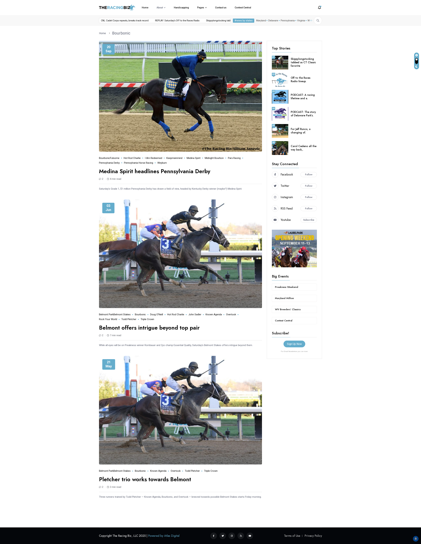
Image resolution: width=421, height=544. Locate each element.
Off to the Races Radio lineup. (300, 79)
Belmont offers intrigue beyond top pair (149, 328)
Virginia (301, 20)
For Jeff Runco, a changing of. (300, 130)
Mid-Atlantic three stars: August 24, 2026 (123, 20)
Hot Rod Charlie (132, 158)
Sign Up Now (294, 344)
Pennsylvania (288, 20)
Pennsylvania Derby (109, 162)
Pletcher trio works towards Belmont (145, 479)
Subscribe (308, 220)
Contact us (220, 7)
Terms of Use (292, 536)
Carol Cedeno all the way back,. (303, 147)
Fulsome (114, 158)
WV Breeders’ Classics (288, 309)
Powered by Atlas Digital (163, 536)
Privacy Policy (313, 536)
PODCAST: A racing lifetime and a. (303, 96)
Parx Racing (234, 158)
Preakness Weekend (286, 287)
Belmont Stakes (122, 314)
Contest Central (243, 7)
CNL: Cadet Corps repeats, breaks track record (174, 20)
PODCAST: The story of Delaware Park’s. (303, 113)
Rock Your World (108, 319)
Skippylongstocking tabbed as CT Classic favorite (303, 62)
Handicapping (181, 7)
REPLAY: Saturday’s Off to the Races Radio (227, 20)
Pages (200, 7)
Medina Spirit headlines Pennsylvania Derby (154, 171)
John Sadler (194, 314)
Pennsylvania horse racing (138, 162)
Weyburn (162, 162)
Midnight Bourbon (214, 158)
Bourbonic (121, 33)
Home (145, 7)
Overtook (231, 314)
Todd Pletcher (128, 319)
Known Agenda (214, 314)
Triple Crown (147, 319)
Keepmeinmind (174, 158)
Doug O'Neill (156, 314)
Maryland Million (284, 298)
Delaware (273, 20)
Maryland (261, 20)
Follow (308, 174)
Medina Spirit (193, 158)
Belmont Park (106, 314)
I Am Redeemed (153, 158)
